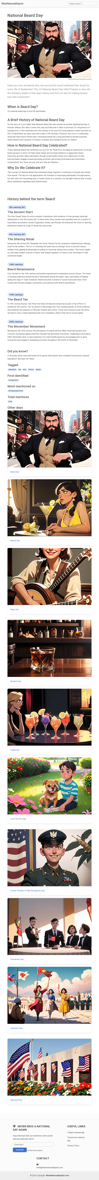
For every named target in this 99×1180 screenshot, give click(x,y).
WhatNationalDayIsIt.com (57, 1175)
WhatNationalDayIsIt (12, 3)
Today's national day (75, 1132)
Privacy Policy (73, 1146)
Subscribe (20, 1150)
